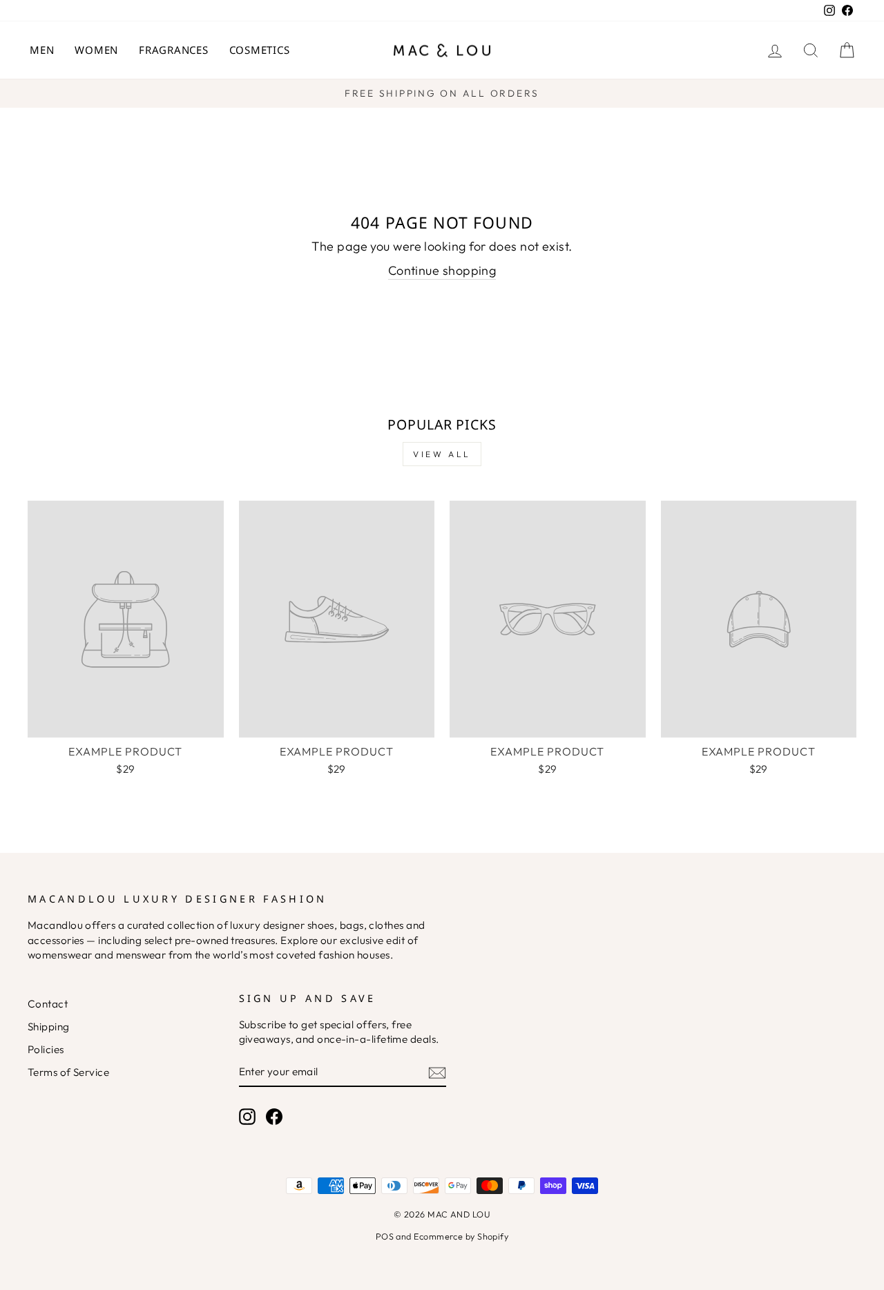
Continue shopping (442, 270)
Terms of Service (68, 1072)
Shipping (49, 1026)
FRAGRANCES (174, 50)
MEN (42, 50)
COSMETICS (259, 50)
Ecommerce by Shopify (461, 1236)
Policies (46, 1049)
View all (442, 454)
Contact (48, 1003)
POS (385, 1236)
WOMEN (96, 50)
